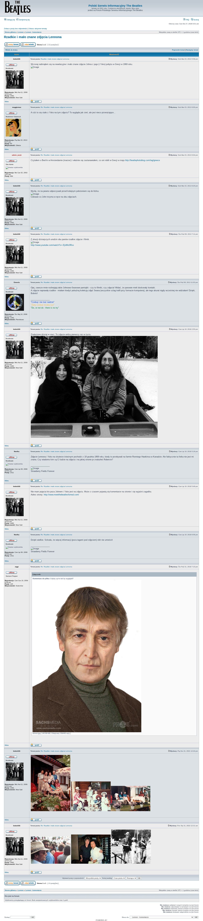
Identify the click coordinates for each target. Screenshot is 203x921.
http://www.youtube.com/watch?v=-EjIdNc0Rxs (52, 245)
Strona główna (10, 32)
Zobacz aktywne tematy (37, 29)
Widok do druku (11, 50)
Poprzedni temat (178, 50)
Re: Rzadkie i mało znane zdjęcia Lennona (56, 107)
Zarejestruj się (24, 20)
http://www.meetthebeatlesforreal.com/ (61, 494)
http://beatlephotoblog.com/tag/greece (142, 160)
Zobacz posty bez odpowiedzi (15, 29)
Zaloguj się (10, 20)
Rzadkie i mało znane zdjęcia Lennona (33, 37)
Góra (7, 101)
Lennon (20, 32)
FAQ (187, 20)
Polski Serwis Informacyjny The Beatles (115, 5)
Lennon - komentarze (33, 32)
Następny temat (192, 50)
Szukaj (196, 20)
